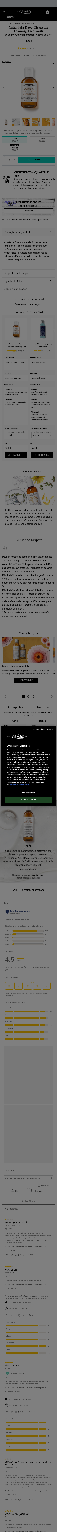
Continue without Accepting (43, 729)
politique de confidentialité (19, 784)
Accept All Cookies (28, 799)
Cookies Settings (28, 792)
